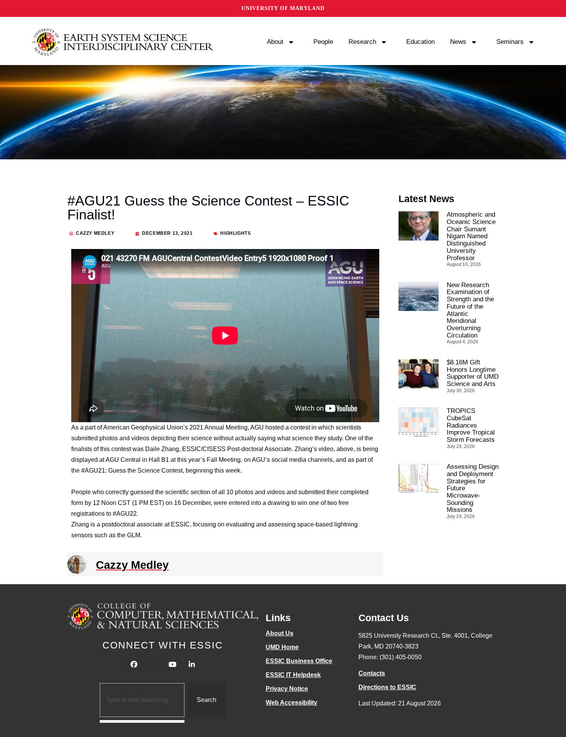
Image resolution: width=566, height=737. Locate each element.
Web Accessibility (291, 702)
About (275, 41)
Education (420, 41)
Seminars (510, 41)
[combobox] (142, 700)
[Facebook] (134, 665)
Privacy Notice (287, 688)
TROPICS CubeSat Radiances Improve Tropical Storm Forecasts (471, 425)
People (323, 41)
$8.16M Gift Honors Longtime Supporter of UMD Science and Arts (473, 373)
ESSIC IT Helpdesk (293, 675)
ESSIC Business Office (299, 661)
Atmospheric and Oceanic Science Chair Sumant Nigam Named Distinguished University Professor (471, 236)
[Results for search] (142, 721)
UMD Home (282, 647)
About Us (279, 633)
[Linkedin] (192, 665)
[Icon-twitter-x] (153, 665)
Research (362, 41)
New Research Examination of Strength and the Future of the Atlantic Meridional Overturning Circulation (470, 310)
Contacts (371, 673)
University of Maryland (283, 8)
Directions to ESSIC (387, 687)
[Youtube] (172, 665)
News (458, 41)
